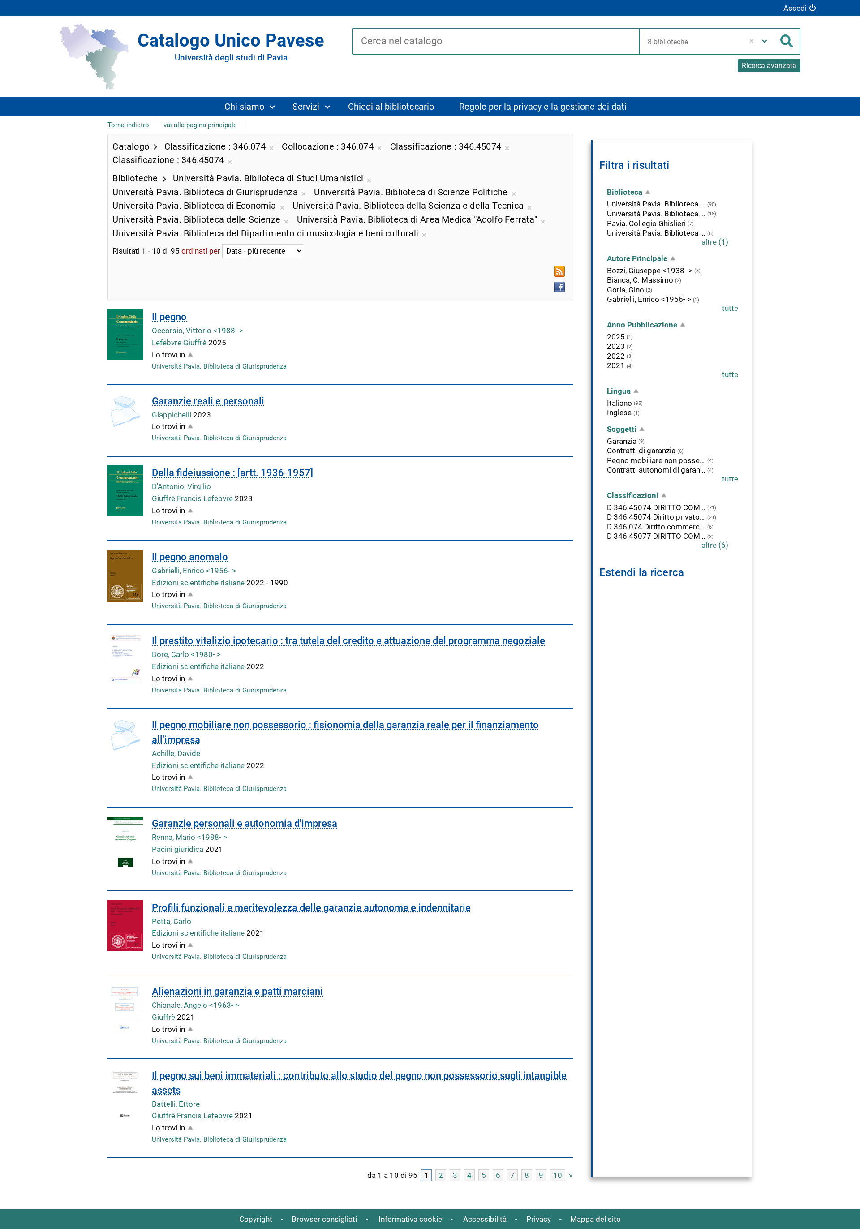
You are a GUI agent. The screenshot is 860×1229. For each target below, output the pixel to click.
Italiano (619, 403)
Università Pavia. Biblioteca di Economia (656, 213)
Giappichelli (172, 414)
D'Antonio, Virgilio (181, 486)
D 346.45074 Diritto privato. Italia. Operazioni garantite (656, 516)
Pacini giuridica (178, 849)
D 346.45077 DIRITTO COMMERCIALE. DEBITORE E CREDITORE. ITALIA (656, 536)
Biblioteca (624, 192)
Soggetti (621, 429)
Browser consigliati (324, 1219)
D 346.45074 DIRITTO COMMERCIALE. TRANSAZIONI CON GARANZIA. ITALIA (656, 507)
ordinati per (200, 250)
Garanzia (621, 441)
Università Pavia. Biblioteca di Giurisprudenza (219, 366)
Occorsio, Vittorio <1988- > (197, 330)
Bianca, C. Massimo (640, 279)
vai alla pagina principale (200, 125)
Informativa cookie (410, 1219)
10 (557, 1175)
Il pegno (169, 316)
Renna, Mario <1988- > (189, 837)
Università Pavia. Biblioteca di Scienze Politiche (656, 232)
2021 (616, 365)
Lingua (619, 391)
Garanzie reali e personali (208, 401)
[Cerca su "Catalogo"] (495, 41)
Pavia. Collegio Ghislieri (646, 223)
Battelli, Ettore (176, 1104)
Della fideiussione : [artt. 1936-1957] (232, 472)
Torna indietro (128, 125)
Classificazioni (632, 495)
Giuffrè (164, 1017)
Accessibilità (485, 1219)
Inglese (619, 412)
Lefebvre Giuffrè (180, 342)
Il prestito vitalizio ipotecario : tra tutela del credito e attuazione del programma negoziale (348, 640)
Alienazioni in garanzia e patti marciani (237, 991)
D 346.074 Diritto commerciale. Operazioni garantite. (656, 526)
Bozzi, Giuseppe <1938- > (649, 270)
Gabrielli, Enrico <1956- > (194, 570)
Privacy (538, 1219)
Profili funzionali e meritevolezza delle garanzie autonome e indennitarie (311, 907)
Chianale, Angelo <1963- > (195, 1005)
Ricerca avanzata (769, 65)
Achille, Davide (176, 753)
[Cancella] (752, 41)
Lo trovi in (168, 354)
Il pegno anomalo (190, 557)
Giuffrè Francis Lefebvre (193, 498)
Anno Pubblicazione (642, 324)
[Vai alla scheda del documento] (125, 334)
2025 (616, 336)
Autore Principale (637, 258)
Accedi (795, 8)
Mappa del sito (595, 1219)
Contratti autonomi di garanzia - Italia (656, 469)
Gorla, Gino (625, 289)
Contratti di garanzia (641, 450)
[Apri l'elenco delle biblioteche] (765, 41)
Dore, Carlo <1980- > (186, 654)
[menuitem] (249, 106)
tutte (730, 308)
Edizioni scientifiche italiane (199, 582)
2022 (616, 356)
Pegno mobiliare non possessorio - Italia (656, 460)
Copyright (255, 1219)
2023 (616, 346)
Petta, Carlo (171, 921)
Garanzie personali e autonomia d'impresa (244, 823)
